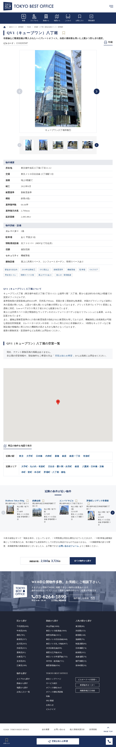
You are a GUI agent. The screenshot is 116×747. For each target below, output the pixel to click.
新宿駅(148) (80, 635)
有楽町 (86, 456)
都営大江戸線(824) (54, 652)
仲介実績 (50, 701)
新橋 (57, 456)
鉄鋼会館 (36, 501)
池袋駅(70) (80, 639)
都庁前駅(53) (81, 661)
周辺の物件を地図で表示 (20, 446)
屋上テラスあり (45, 275)
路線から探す (22, 683)
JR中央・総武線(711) (55, 661)
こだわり (68, 20)
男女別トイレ (10, 275)
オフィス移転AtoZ (54, 688)
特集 (48, 696)
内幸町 (48, 456)
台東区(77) (21, 657)
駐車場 (82, 270)
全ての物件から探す (82, 561)
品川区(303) (22, 644)
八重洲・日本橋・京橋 (93, 466)
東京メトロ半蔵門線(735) (56, 657)
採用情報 (93, 729)
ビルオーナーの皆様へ (87, 679)
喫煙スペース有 (27, 275)
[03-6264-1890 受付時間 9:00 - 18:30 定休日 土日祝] (109, 741)
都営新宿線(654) (53, 665)
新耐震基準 (58, 270)
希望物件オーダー (87, 685)
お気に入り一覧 (23, 692)
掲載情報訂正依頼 (87, 691)
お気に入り (80, 20)
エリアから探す (23, 679)
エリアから (34, 20)
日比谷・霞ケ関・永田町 (60, 466)
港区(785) (21, 635)
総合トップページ (53, 679)
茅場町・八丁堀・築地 (54, 472)
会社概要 (45, 729)
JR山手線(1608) (52, 626)
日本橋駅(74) (81, 648)
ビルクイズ (51, 709)
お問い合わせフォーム (69, 546)
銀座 (64, 456)
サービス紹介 (51, 683)
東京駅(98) (80, 626)
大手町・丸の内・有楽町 (33, 466)
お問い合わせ (59, 729)
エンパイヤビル (66, 501)
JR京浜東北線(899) (54, 648)
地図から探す (22, 688)
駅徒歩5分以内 (11, 270)
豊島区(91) (21, 652)
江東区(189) (22, 665)
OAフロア (94, 270)
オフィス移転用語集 (54, 692)
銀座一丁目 (74, 456)
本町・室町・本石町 (31, 472)
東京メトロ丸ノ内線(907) (56, 644)
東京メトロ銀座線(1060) (56, 631)
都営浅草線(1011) (53, 635)
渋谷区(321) (22, 648)
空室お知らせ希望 (63, 356)
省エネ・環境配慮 (63, 275)
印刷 (110, 42)
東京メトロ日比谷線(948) (56, 639)
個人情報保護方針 (77, 729)
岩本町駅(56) (81, 665)
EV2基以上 (44, 270)
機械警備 (71, 270)
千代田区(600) (23, 626)
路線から (46, 20)
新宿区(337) (22, 639)
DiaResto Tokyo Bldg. (15, 501)
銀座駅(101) (80, 652)
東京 (21, 456)
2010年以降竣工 (28, 270)
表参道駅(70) (81, 657)
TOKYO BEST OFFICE (19, 729)
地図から (57, 20)
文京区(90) (21, 661)
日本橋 (39, 456)
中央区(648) (22, 631)
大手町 (29, 456)
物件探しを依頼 (81, 598)
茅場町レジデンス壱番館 (97, 501)
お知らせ (50, 705)
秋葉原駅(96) (81, 644)
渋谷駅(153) (80, 631)
